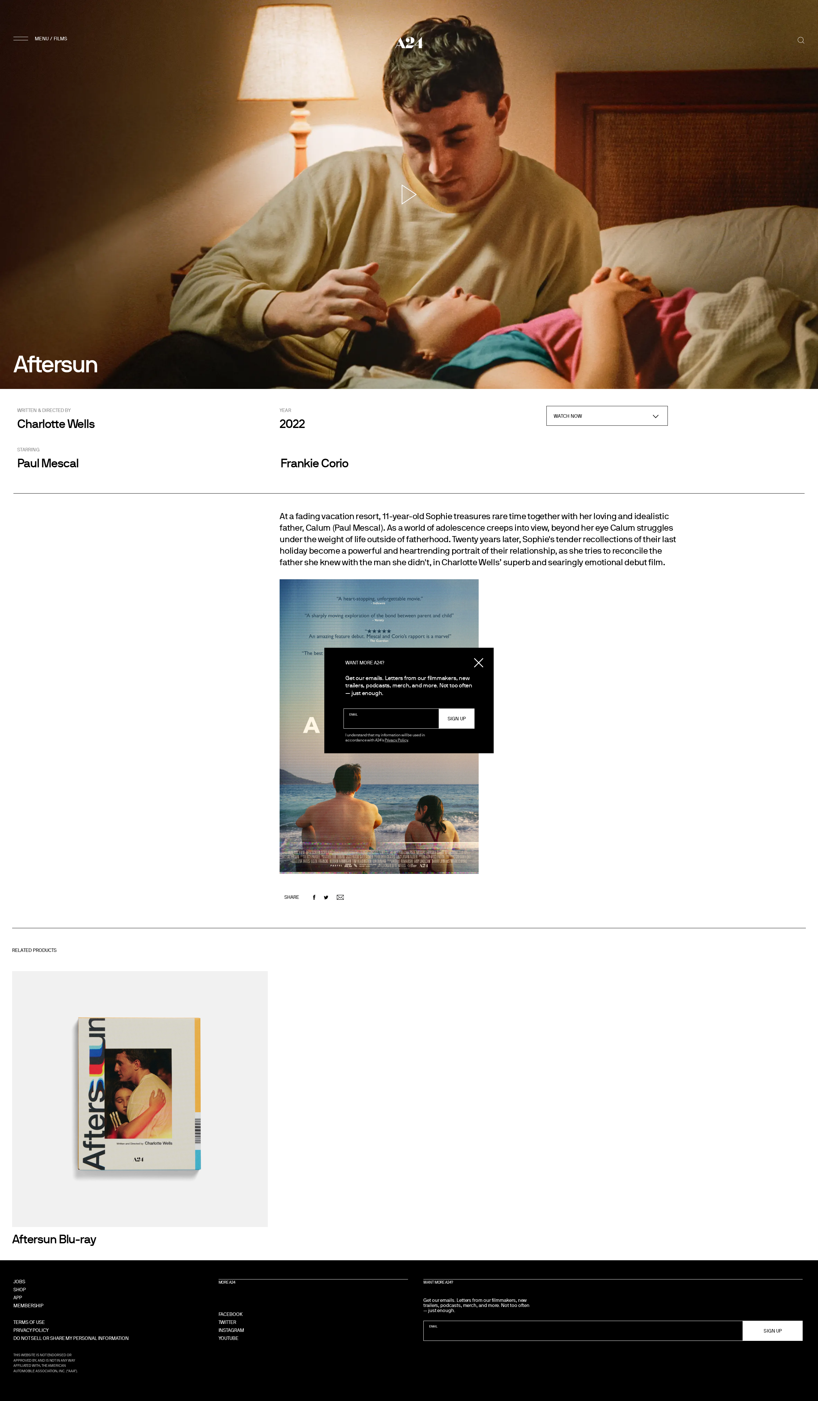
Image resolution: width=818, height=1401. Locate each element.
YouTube (228, 1338)
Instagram (231, 1330)
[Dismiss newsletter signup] (478, 663)
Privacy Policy (396, 740)
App (17, 1297)
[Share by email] (340, 897)
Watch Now (568, 416)
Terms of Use (29, 1322)
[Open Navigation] (41, 38)
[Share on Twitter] (326, 897)
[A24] (409, 42)
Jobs (19, 1281)
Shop (19, 1289)
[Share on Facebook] (314, 897)
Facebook (231, 1314)
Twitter (227, 1322)
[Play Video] (409, 194)
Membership (28, 1305)
